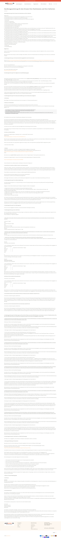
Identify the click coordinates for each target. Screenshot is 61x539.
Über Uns (50, 3)
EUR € (54, 532)
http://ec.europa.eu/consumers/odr (10, 70)
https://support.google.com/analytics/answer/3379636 (13, 159)
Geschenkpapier (19, 3)
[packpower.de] (10, 4)
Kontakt (19, 526)
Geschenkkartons (27, 3)
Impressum (33, 524)
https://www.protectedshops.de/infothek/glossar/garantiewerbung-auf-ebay (17, 447)
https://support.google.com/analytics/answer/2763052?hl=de (14, 136)
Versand (32, 526)
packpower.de (8, 535)
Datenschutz (33, 525)
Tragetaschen (35, 3)
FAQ (18, 525)
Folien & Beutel (43, 3)
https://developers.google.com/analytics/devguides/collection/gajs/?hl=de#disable (18, 151)
